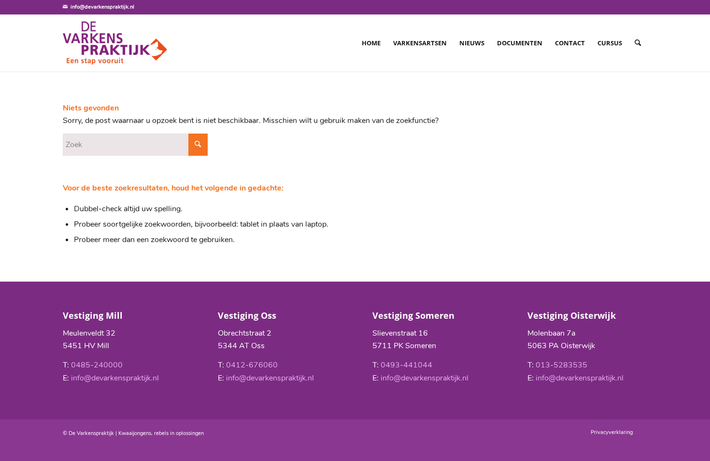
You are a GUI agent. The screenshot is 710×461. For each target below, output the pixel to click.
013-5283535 (561, 365)
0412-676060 (252, 365)
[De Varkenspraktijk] (115, 42)
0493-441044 (406, 365)
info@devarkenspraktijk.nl (102, 7)
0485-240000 (97, 365)
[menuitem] (371, 42)
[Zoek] (637, 42)
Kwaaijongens (134, 433)
